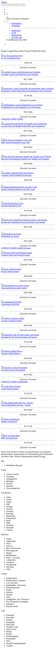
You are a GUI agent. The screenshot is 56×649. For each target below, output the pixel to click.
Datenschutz (16, 35)
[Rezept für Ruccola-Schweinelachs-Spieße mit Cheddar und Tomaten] (28, 156)
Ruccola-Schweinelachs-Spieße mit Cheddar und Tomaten (25, 159)
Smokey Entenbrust (9, 421)
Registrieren (16, 23)
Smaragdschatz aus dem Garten (14, 288)
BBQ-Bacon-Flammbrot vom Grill (15, 142)
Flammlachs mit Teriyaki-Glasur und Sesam (19, 337)
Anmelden (15, 26)
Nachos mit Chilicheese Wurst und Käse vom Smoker (23, 222)
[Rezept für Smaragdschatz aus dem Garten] (28, 285)
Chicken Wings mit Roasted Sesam (15, 255)
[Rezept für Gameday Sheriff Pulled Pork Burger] (28, 173)
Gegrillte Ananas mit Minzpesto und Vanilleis (19, 74)
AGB (13, 33)
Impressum (15, 30)
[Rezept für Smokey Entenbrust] (28, 419)
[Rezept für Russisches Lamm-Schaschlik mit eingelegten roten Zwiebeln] (28, 88)
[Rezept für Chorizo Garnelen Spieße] (28, 318)
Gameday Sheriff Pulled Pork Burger (16, 175)
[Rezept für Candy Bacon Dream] (28, 386)
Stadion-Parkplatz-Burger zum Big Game (18, 189)
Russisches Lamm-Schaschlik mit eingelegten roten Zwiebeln (26, 91)
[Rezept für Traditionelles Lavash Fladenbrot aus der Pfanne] (28, 105)
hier (43, 456)
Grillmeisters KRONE (10, 304)
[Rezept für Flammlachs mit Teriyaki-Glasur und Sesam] (28, 335)
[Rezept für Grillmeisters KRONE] (28, 302)
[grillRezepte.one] (4, 2)
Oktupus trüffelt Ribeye (10, 353)
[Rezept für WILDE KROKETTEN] (28, 203)
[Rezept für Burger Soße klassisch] (28, 269)
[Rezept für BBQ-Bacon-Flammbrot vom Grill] (28, 140)
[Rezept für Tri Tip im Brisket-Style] (28, 56)
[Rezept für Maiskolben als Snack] (28, 234)
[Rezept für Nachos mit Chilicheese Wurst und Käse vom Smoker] (28, 220)
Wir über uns (16, 37)
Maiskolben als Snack (10, 236)
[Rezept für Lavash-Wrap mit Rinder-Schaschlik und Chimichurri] (28, 124)
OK (2, 461)
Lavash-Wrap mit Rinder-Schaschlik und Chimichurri (23, 126)
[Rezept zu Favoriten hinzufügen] (2, 70)
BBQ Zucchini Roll (9, 438)
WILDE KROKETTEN (11, 206)
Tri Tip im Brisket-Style (10, 58)
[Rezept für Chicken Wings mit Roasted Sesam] (28, 253)
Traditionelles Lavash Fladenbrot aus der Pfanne (21, 107)
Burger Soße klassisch (10, 271)
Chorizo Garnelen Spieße (11, 321)
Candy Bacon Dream (9, 389)
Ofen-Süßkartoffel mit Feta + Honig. (16, 405)
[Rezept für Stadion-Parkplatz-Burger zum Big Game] (28, 187)
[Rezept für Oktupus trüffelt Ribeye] (28, 351)
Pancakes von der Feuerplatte (13, 370)
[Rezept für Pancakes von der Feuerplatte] (28, 368)
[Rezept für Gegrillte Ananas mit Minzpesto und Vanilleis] (28, 72)
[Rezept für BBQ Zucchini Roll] (28, 436)
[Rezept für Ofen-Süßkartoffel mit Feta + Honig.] (28, 403)
